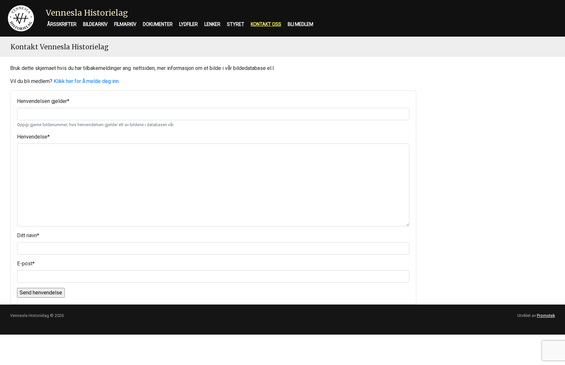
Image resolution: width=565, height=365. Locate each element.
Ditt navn (28, 235)
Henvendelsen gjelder (43, 101)
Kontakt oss (266, 24)
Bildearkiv (95, 24)
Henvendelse (33, 137)
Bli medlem (300, 24)
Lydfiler (188, 24)
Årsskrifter (62, 24)
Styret (235, 24)
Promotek (546, 315)
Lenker (212, 24)
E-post (26, 263)
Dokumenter (158, 24)
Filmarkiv (125, 24)
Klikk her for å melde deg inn (86, 81)
